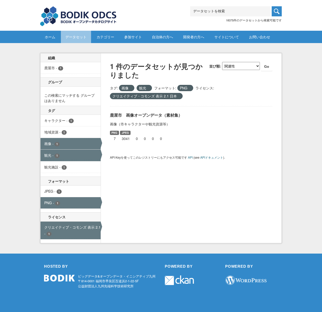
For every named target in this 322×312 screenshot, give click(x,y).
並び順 (214, 65)
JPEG (125, 132)
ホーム (50, 36)
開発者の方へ (193, 36)
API (190, 157)
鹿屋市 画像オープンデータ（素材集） (146, 115)
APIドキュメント (211, 157)
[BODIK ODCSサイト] (78, 12)
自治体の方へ (162, 36)
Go (266, 66)
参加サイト (133, 36)
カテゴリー (105, 36)
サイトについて (226, 36)
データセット (76, 36)
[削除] (131, 88)
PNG (114, 132)
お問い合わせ (259, 36)
